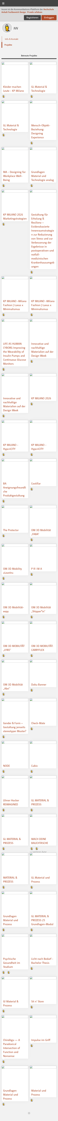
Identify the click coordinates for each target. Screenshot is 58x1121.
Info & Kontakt (11, 39)
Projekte (8, 44)
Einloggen (49, 17)
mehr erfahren (35, 12)
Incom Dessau (29, 3)
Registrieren (32, 17)
